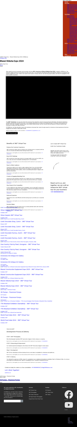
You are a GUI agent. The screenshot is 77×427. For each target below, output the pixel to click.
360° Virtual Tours (32, 390)
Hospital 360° (73, 31)
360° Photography (33, 392)
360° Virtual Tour (72, 44)
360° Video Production (33, 394)
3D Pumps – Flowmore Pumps (10, 380)
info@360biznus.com (36, 130)
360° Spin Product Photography (35, 396)
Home (66, 2)
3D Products (70, 15)
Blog (66, 54)
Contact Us (68, 55)
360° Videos (48, 394)
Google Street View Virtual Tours (36, 398)
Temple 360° (73, 38)
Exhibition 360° (3, 58)
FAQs (66, 43)
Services (67, 3)
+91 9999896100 (28, 130)
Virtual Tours (71, 17)
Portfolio (67, 14)
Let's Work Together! (12, 370)
